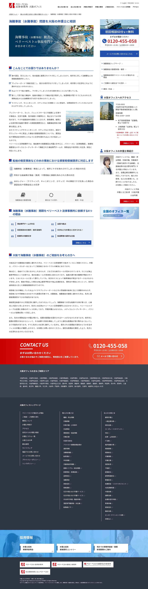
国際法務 (108, 495)
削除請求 (66, 456)
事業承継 (108, 503)
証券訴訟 (66, 476)
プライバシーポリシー (30, 459)
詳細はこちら (81, 242)
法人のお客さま (76, 7)
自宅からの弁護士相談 (30, 432)
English (124, 3)
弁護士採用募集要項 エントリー (68, 548)
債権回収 (108, 480)
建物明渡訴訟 (109, 476)
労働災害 (66, 437)
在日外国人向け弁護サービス (73, 495)
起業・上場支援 (110, 437)
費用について (27, 421)
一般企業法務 (109, 421)
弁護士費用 (99, 7)
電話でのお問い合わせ (30, 452)
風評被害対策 (109, 445)
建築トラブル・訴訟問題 (71, 468)
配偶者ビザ (67, 507)
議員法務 (108, 511)
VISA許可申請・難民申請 (71, 499)
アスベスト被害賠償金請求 (72, 445)
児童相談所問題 (68, 464)
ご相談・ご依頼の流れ (30, 417)
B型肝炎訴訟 (67, 441)
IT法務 (107, 441)
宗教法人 (108, 519)
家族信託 (66, 484)
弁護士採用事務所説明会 (28, 548)
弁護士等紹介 (88, 7)
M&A (106, 433)
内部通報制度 (109, 488)
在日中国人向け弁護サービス (73, 491)
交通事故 (66, 429)
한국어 (137, 3)
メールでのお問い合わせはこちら (120, 54)
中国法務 (108, 491)
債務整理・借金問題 (70, 433)
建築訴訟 (108, 472)
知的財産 (108, 464)
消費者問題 (67, 452)
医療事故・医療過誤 (70, 472)
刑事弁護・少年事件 (70, 425)
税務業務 (66, 488)
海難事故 (66, 480)
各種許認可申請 (110, 499)
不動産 (107, 468)
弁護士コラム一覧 (28, 436)
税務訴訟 (108, 452)
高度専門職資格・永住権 (71, 503)
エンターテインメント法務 (114, 515)
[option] (51, 41)
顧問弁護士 (109, 417)
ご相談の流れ (109, 7)
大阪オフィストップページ (30, 405)
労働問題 (66, 421)
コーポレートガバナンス (113, 429)
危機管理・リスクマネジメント (115, 484)
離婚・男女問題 (68, 417)
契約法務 (108, 425)
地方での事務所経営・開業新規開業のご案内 (107, 548)
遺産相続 (66, 448)
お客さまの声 (27, 440)
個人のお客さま (63, 7)
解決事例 (25, 444)
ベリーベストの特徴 (123, 7)
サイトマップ (27, 448)
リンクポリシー (28, 463)
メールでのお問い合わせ (31, 456)
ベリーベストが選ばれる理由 (32, 413)
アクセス (136, 7)
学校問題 (66, 460)
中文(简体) (131, 3)
